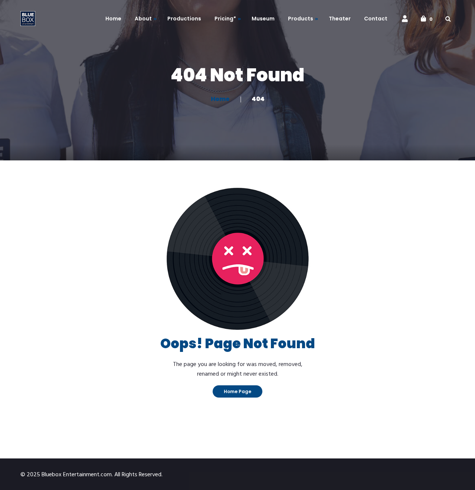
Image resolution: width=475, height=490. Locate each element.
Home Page (237, 391)
